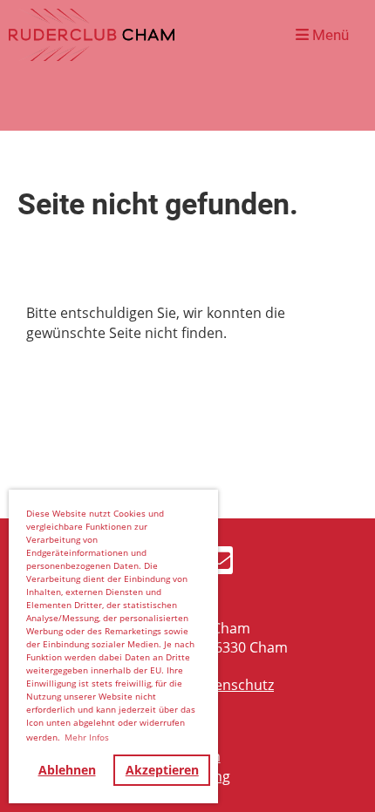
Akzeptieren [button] (162, 769)
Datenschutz (232, 684)
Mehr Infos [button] (87, 737)
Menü (329, 35)
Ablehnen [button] (67, 769)
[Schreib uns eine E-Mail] (219, 563)
